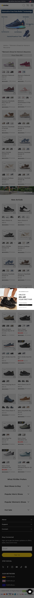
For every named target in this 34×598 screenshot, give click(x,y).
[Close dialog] (33, 288)
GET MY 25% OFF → (25, 305)
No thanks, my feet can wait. (23, 307)
